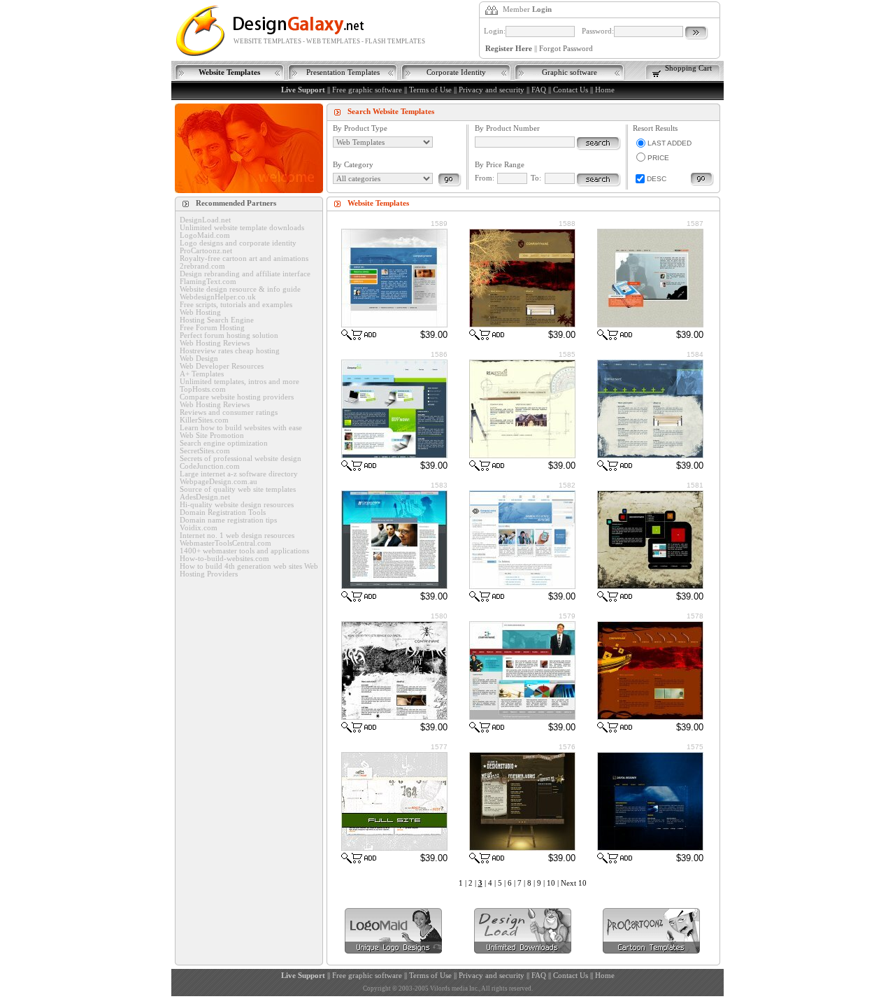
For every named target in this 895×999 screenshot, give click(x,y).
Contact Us (570, 90)
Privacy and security (491, 90)
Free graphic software (367, 90)
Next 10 (574, 883)
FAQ (538, 90)
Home (605, 90)
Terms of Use (430, 90)
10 (551, 883)
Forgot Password (566, 48)
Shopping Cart (688, 68)
